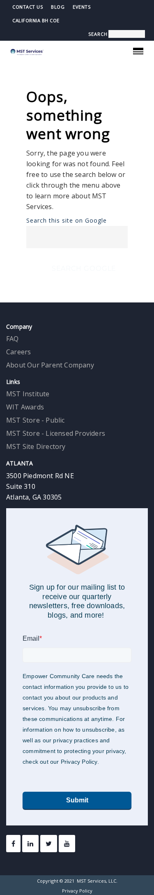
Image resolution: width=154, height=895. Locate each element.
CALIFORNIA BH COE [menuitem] (36, 20)
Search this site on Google (66, 220)
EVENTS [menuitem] (81, 7)
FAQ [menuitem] (12, 338)
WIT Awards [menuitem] (25, 406)
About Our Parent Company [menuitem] (50, 365)
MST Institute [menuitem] (28, 393)
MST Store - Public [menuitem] (35, 420)
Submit (77, 800)
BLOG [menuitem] (57, 7)
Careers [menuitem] (18, 351)
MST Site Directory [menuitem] (36, 446)
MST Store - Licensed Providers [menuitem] (55, 433)
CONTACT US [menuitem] (27, 7)
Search (98, 34)
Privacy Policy (77, 891)
